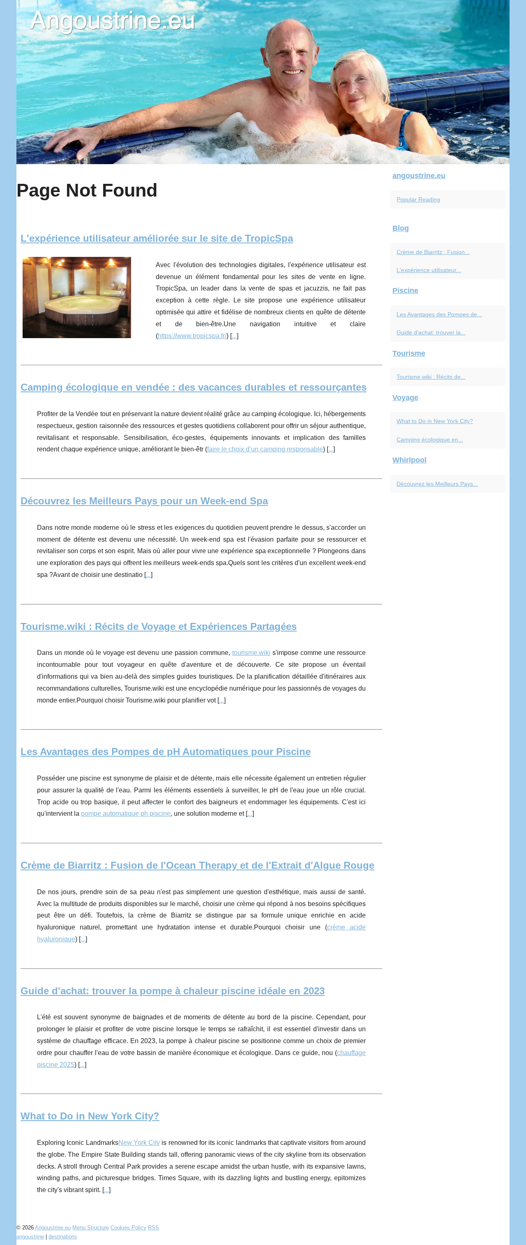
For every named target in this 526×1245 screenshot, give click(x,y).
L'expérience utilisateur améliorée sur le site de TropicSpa (157, 238)
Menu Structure (90, 1227)
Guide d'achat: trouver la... (431, 332)
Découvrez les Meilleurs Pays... (437, 484)
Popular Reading (418, 199)
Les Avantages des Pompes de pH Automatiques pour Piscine (166, 751)
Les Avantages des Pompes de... (439, 314)
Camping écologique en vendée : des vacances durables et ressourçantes (194, 387)
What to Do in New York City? (90, 1115)
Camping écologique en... (430, 439)
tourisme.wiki (251, 652)
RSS (153, 1227)
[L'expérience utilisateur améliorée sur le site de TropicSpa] (77, 296)
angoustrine (30, 1237)
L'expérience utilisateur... (429, 270)
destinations (62, 1237)
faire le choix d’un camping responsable (265, 449)
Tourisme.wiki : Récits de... (431, 376)
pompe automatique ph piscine (126, 813)
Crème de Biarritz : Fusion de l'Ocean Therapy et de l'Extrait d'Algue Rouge (197, 865)
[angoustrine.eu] (263, 82)
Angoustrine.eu (53, 1227)
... (234, 335)
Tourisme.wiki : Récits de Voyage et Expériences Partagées (159, 626)
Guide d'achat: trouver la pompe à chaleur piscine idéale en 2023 (173, 990)
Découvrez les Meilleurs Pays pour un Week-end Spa (144, 500)
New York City (139, 1142)
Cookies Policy (128, 1227)
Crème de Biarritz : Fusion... (433, 252)
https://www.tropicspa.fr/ (192, 335)
